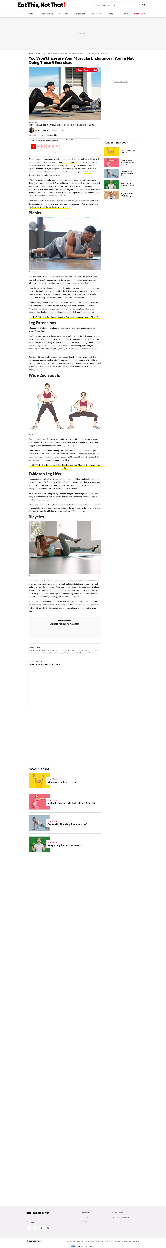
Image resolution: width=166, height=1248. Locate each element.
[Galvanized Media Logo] (34, 1241)
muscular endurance (67, 162)
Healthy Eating (46, 13)
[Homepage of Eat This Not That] (38, 1213)
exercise (33, 664)
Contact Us (86, 1222)
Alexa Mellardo (44, 130)
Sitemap (85, 1217)
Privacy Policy (117, 1212)
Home (31, 54)
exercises (88, 171)
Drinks (125, 13)
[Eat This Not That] (64, 620)
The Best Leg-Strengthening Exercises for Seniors (49, 207)
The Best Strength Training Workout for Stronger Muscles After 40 (70, 316)
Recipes (112, 13)
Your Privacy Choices (85, 1246)
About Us (86, 1212)
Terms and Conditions (120, 1217)
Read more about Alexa (85, 653)
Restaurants (96, 13)
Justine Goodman (47, 135)
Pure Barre (82, 168)
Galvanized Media (82, 1241)
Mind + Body (139, 13)
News (30, 13)
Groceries (63, 13)
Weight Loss (79, 13)
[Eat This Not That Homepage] (41, 5)
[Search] (143, 5)
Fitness (43, 664)
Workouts (54, 664)
